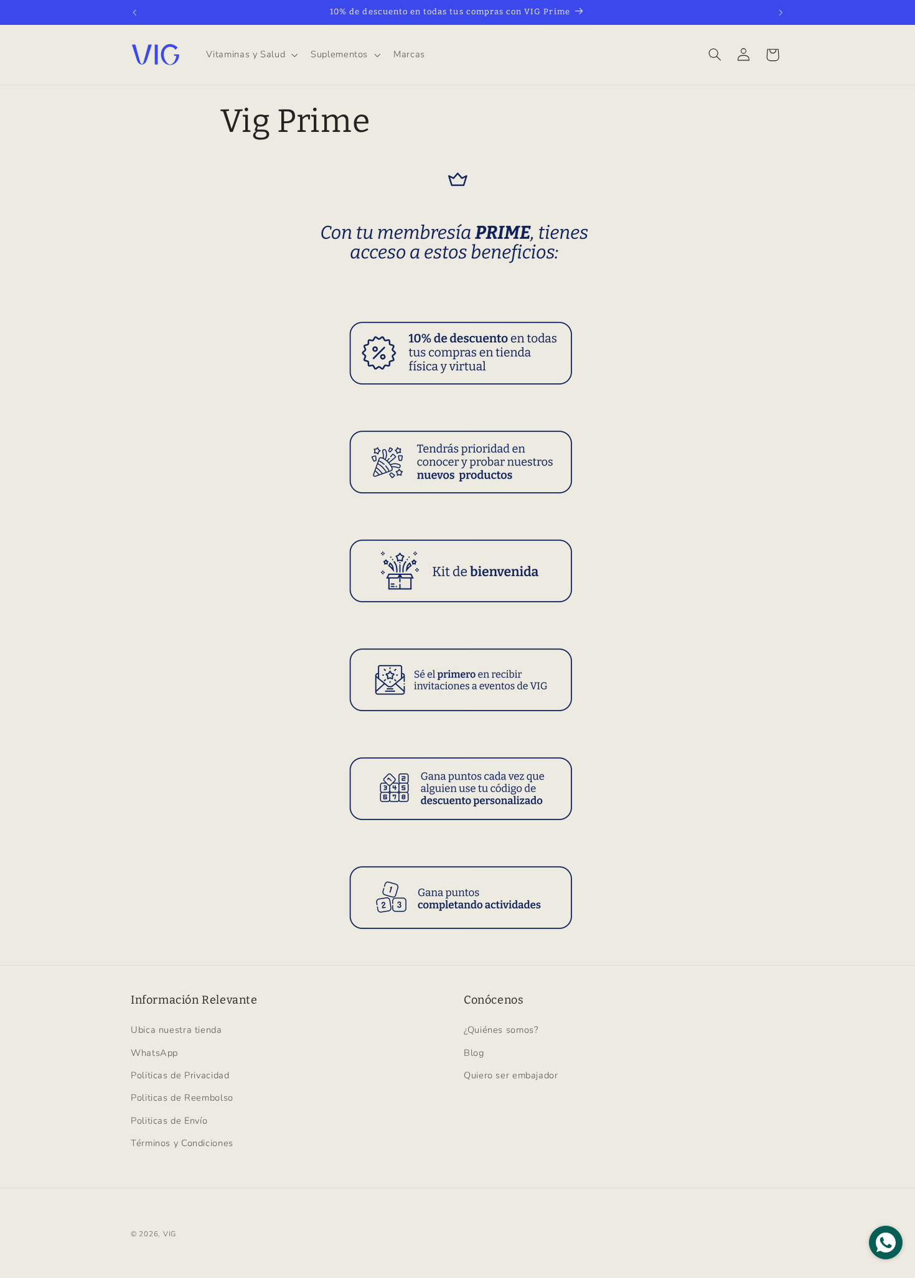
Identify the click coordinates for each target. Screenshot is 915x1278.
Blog (474, 1053)
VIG (169, 1234)
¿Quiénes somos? (501, 1030)
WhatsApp (154, 1053)
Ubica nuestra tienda (176, 1030)
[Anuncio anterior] (134, 12)
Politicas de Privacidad (180, 1075)
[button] (251, 54)
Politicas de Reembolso (182, 1098)
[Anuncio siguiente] (780, 12)
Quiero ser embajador (511, 1075)
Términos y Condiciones (182, 1143)
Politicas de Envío (169, 1120)
